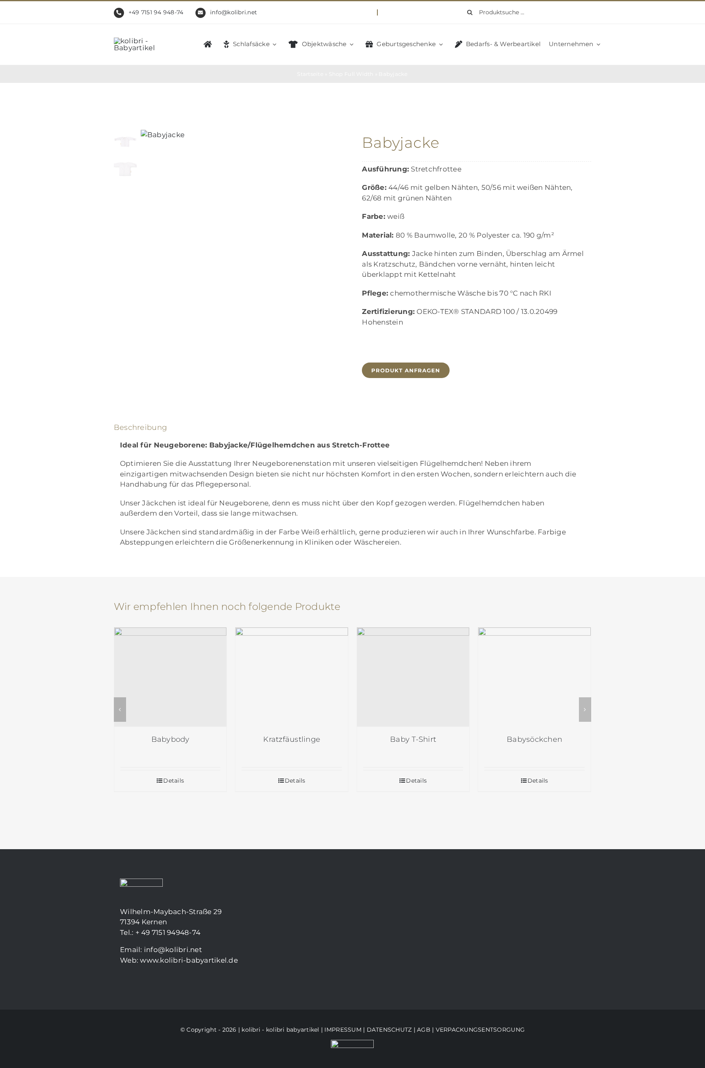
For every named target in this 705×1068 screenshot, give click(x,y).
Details (173, 780)
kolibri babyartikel (292, 1029)
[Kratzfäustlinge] (291, 677)
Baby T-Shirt (413, 739)
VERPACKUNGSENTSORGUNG (480, 1029)
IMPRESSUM (342, 1029)
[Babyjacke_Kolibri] (239, 135)
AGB (423, 1029)
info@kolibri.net (233, 12)
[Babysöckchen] (534, 677)
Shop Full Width (351, 74)
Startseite (310, 74)
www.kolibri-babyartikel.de (189, 960)
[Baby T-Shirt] (413, 677)
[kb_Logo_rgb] (146, 41)
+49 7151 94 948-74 (156, 12)
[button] (120, 709)
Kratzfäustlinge (291, 739)
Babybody (170, 739)
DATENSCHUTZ (389, 1029)
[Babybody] (170, 677)
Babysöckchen (534, 739)
